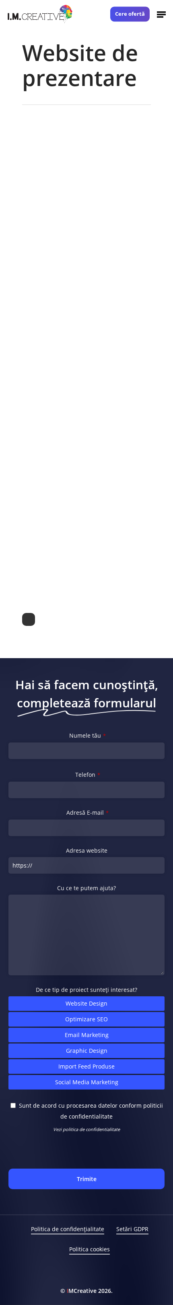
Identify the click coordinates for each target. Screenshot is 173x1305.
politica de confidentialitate (91, 1129)
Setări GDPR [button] (132, 1229)
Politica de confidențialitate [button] (67, 1229)
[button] (161, 14)
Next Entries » (28, 619)
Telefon (87, 774)
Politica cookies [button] (89, 1249)
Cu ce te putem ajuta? (86, 888)
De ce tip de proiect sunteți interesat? (86, 989)
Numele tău (87, 735)
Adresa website (86, 850)
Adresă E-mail (87, 812)
